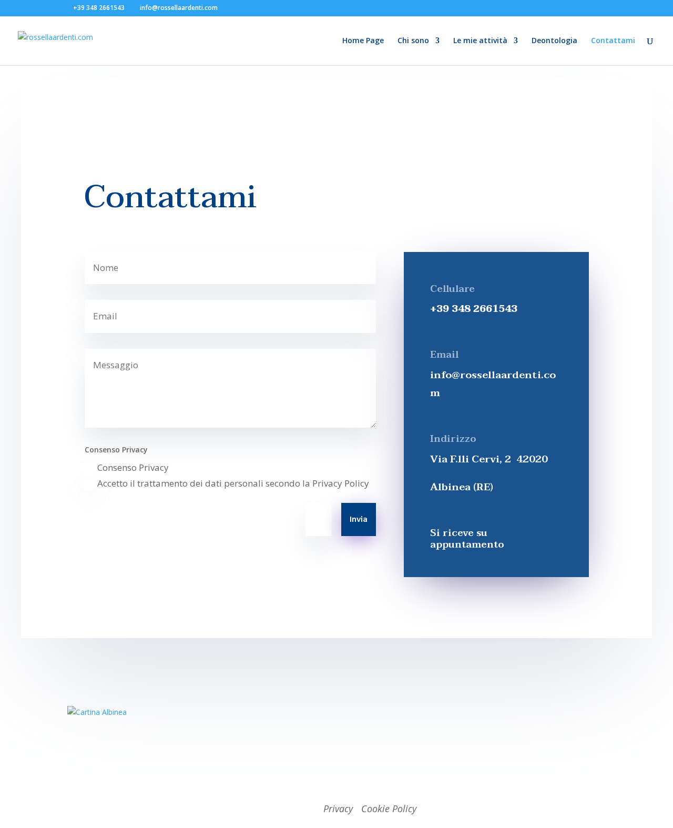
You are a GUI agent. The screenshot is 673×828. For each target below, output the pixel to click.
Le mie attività (480, 41)
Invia (359, 520)
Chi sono (413, 41)
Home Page (363, 41)
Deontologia (554, 41)
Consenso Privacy (133, 467)
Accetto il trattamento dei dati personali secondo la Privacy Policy (233, 483)
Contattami (613, 41)
